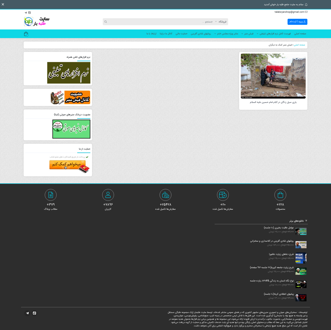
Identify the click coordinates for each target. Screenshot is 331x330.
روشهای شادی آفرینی (201, 33)
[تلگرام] (25, 12)
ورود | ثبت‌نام (296, 21)
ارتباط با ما (151, 33)
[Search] (106, 21)
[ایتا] (29, 12)
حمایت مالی (181, 33)
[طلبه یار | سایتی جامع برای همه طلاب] (36, 22)
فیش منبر (248, 33)
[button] (3, 4)
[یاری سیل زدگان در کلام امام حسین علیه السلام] (273, 76)
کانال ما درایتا (166, 33)
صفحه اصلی (300, 33)
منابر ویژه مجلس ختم (227, 33)
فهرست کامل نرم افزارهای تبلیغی (275, 33)
